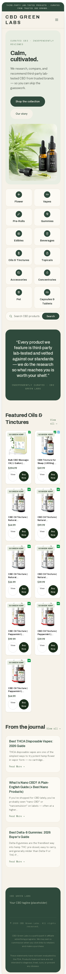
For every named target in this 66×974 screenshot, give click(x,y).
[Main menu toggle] (57, 20)
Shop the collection (28, 101)
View (13, 474)
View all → (53, 421)
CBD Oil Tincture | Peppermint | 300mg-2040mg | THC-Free (17, 633)
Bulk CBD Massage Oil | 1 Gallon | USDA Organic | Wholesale (18, 462)
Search (51, 316)
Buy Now (24, 476)
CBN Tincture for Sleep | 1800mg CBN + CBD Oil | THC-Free (46, 462)
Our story (21, 114)
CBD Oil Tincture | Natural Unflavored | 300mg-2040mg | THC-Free (17, 519)
